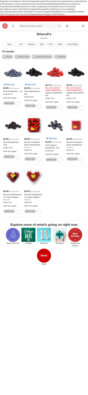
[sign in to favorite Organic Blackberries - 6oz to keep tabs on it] (81, 107)
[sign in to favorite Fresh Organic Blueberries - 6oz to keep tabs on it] (60, 160)
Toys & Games (50, 6)
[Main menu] (13, 25)
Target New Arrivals (8, 1)
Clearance (15, 12)
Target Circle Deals (64, 12)
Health (14, 6)
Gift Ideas (41, 9)
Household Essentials (42, 4)
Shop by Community (61, 9)
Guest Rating (72, 44)
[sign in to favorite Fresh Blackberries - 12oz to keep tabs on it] (18, 157)
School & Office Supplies (34, 6)
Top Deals (52, 12)
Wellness (20, 6)
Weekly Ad (76, 12)
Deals (8, 12)
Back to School (22, 1)
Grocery (30, 4)
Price (51, 44)
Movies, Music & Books (15, 9)
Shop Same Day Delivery (21, 14)
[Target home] (5, 26)
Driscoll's (27, 147)
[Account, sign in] (72, 25)
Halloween (39, 1)
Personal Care (67, 4)
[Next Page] (84, 44)
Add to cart (9, 103)
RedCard (41, 14)
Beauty (59, 4)
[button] (9, 84)
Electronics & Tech (63, 6)
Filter (9, 44)
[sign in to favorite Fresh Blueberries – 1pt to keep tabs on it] (18, 103)
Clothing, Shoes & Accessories (56, 1)
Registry (34, 14)
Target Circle (50, 14)
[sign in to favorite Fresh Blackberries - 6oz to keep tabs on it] (39, 106)
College (31, 1)
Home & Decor (75, 1)
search (59, 26)
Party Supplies (31, 9)
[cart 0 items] (83, 25)
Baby (53, 4)
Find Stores (60, 14)
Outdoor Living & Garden (17, 4)
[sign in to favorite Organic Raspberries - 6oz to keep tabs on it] (60, 107)
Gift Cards (49, 9)
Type (42, 44)
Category (31, 44)
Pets (9, 6)
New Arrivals (24, 12)
